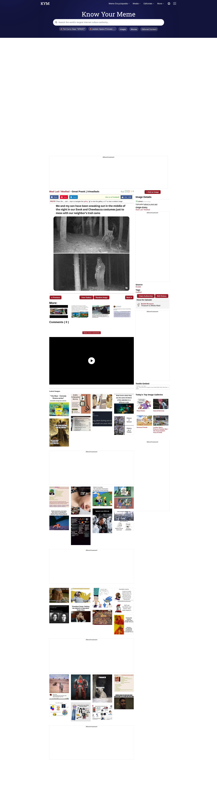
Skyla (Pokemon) (158, 411)
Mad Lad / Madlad (59, 191)
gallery (86, 201)
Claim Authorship (146, 296)
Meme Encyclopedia (118, 3)
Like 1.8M (127, 197)
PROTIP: (53, 201)
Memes (134, 29)
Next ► (129, 297)
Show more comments (92, 333)
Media (135, 3)
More (160, 3)
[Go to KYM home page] (45, 4)
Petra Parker (141, 411)
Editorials (148, 3)
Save (65, 197)
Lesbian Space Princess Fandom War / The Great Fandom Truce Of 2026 (160, 430)
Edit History (161, 296)
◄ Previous (55, 297)
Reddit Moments (147, 304)
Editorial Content (149, 29)
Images (123, 29)
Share (55, 197)
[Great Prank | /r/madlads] (91, 248)
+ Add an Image (152, 192)
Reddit (138, 287)
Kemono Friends (142, 427)
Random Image (101, 297)
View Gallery (86, 297)
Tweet (74, 197)
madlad (139, 292)
